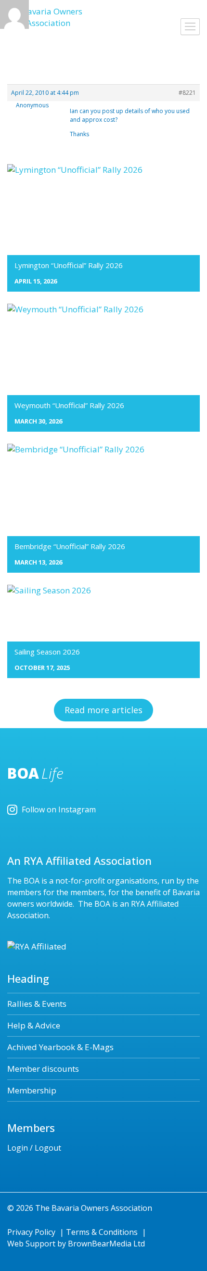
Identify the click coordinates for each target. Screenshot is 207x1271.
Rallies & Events (36, 1003)
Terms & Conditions (102, 1232)
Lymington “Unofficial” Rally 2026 (68, 265)
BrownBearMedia (99, 1243)
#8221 (187, 93)
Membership (31, 1090)
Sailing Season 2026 (47, 651)
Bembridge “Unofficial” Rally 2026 (69, 546)
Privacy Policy (31, 1232)
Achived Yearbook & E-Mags (60, 1047)
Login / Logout (34, 1148)
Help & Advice (33, 1025)
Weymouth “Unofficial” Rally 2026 (69, 405)
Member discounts (43, 1068)
